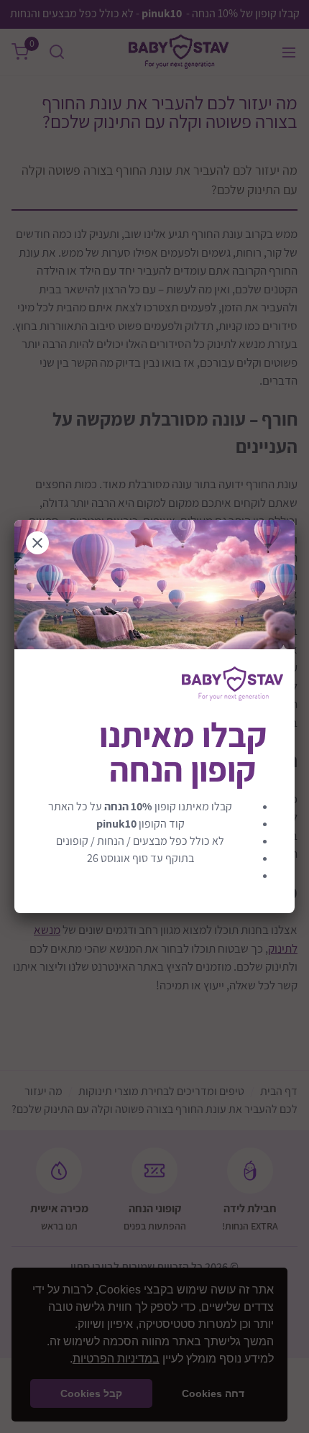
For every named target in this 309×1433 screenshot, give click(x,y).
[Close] (37, 542)
